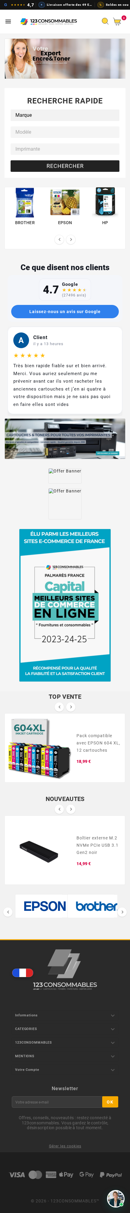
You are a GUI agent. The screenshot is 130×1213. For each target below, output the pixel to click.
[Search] (107, 23)
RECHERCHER (65, 166)
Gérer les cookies (65, 1146)
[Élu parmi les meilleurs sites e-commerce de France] (65, 605)
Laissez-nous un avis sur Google (65, 311)
